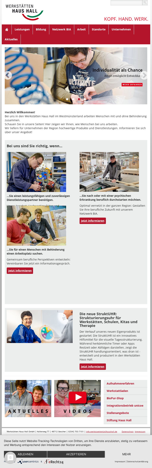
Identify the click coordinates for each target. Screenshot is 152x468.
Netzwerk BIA (61, 29)
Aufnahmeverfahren (120, 383)
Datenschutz (128, 431)
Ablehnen (25, 454)
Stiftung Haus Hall (119, 420)
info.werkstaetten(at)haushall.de (101, 431)
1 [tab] (67, 99)
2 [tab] (73, 99)
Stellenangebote (118, 413)
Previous (8, 76)
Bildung (41, 29)
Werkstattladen (117, 391)
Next (144, 76)
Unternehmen (121, 29)
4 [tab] (85, 99)
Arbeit (81, 29)
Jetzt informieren (92, 221)
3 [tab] (79, 99)
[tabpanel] (76, 75)
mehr (126, 454)
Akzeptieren (76, 454)
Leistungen (22, 29)
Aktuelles (11, 39)
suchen (145, 2)
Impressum (140, 431)
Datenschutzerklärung (137, 461)
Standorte (98, 29)
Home (7, 29)
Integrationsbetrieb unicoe (125, 405)
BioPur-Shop (115, 398)
